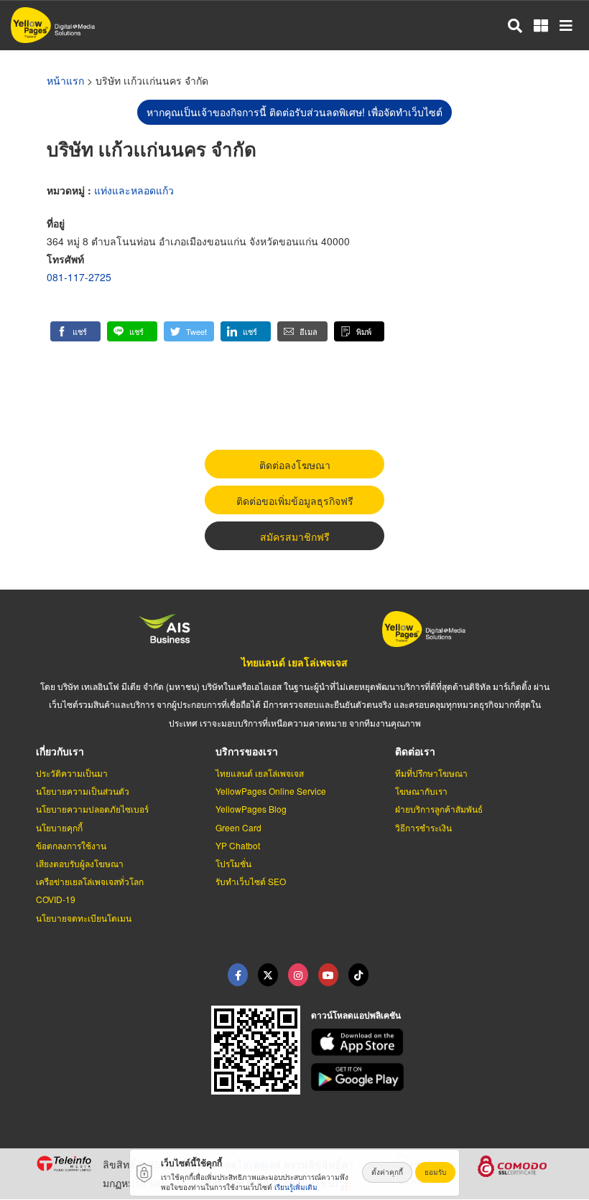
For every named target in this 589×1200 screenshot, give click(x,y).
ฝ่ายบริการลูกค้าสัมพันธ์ (439, 809)
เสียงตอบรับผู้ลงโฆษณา (80, 863)
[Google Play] (432, 1077)
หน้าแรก (65, 80)
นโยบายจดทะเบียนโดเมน (83, 918)
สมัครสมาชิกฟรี (295, 536)
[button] (75, 331)
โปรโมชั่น (233, 863)
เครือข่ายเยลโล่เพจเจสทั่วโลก (90, 881)
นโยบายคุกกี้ (59, 827)
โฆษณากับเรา (421, 791)
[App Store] (432, 1043)
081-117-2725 (79, 277)
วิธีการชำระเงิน (423, 827)
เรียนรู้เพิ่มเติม (295, 1187)
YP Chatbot (237, 845)
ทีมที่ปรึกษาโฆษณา (431, 773)
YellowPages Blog (251, 809)
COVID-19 (55, 899)
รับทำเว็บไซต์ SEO (250, 881)
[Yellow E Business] (238, 974)
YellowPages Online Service (270, 791)
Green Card (238, 827)
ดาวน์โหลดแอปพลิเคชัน (356, 1014)
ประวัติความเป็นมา (72, 773)
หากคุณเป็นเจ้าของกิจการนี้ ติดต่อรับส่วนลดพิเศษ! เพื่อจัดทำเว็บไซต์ (294, 112)
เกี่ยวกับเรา (60, 751)
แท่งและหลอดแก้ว (134, 190)
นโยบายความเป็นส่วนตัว (82, 791)
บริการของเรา (246, 751)
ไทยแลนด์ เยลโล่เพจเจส (294, 662)
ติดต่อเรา (415, 751)
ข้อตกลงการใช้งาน (71, 845)
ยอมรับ (435, 1172)
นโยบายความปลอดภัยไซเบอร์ (92, 809)
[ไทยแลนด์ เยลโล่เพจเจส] (268, 974)
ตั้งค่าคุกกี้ (387, 1172)
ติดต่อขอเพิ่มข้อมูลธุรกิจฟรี (294, 500)
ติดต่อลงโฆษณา (294, 465)
